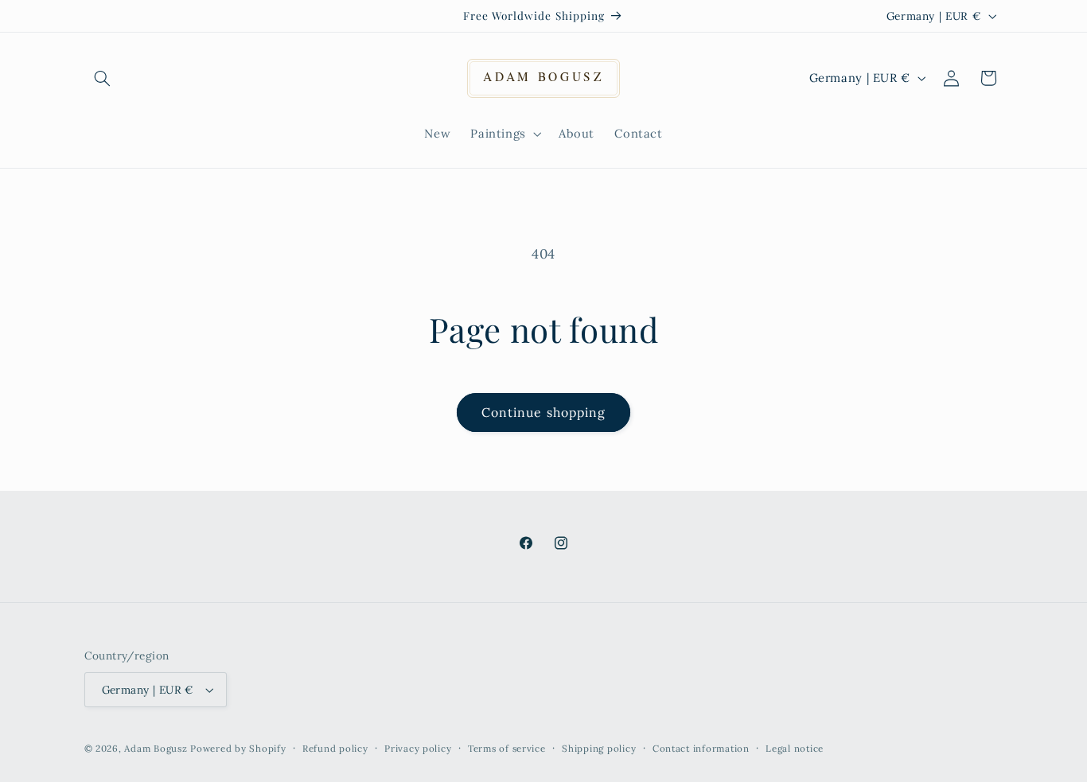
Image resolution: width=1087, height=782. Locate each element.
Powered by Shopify (238, 748)
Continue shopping (543, 412)
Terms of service (507, 748)
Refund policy (335, 748)
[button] (102, 78)
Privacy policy (417, 748)
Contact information (701, 748)
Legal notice (795, 748)
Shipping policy (599, 748)
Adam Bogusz (155, 748)
